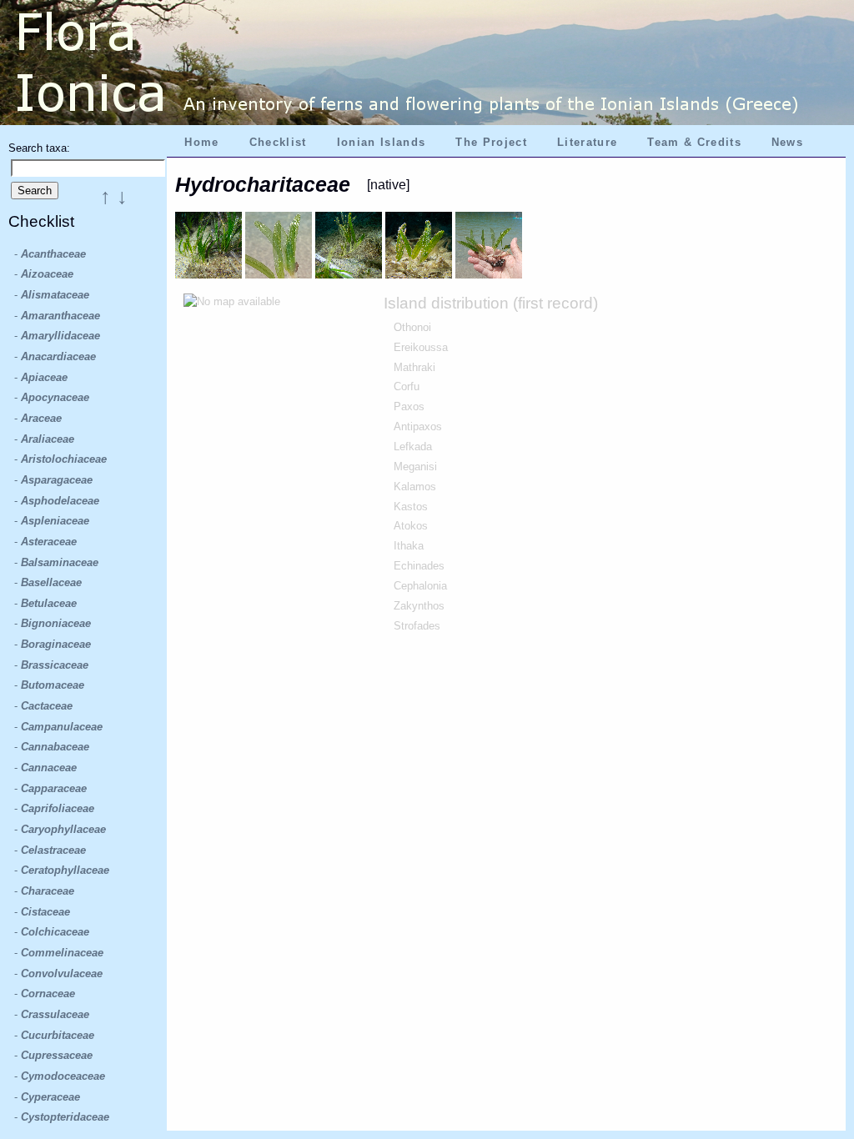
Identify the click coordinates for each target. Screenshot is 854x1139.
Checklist (278, 142)
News (787, 142)
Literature (587, 142)
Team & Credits (694, 142)
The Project (491, 142)
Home (201, 142)
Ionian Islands (381, 142)
